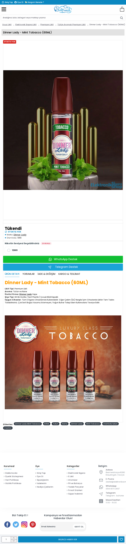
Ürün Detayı (12, 274)
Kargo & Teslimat (69, 274)
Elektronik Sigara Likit (26, 24)
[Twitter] (16, 524)
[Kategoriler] (4, 9)
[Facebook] (7, 524)
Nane (64, 423)
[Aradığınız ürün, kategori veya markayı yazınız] (121, 18)
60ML (46, 423)
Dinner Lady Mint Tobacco (28, 423)
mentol (7, 427)
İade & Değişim (46, 274)
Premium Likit (47, 24)
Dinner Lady (20, 234)
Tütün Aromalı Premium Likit (71, 24)
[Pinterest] (33, 524)
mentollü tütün (110, 423)
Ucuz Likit (7, 24)
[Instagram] (24, 524)
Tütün (55, 423)
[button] (67, 539)
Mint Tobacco (93, 423)
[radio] (12, 250)
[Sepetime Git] (122, 9)
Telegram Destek (66, 267)
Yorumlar (28, 274)
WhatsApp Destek (65, 259)
